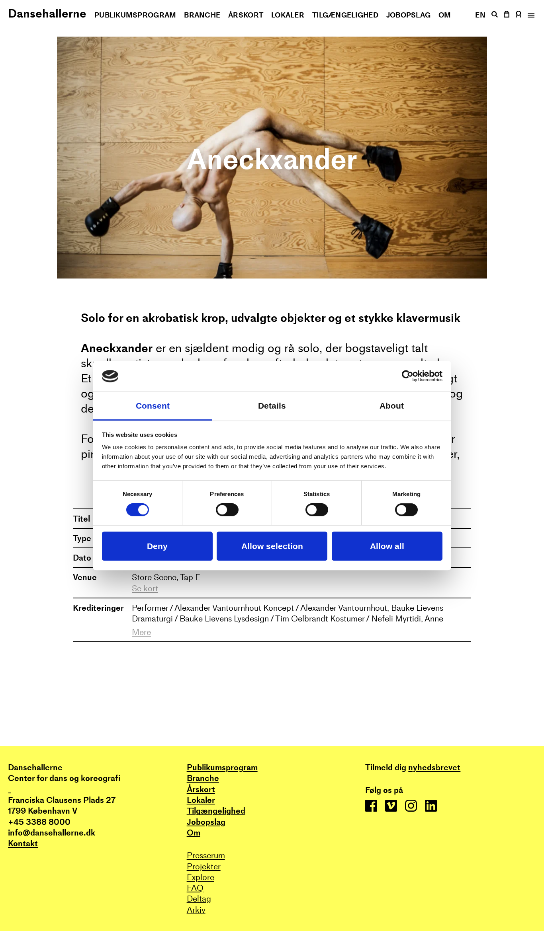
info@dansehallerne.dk (51, 832)
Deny (157, 546)
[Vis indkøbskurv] (507, 14)
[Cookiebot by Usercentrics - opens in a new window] (407, 376)
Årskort (245, 15)
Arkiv (196, 910)
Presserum (206, 855)
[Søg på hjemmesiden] (494, 14)
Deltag (199, 898)
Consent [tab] (153, 405)
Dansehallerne (47, 13)
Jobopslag (408, 15)
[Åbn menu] (530, 15)
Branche (202, 15)
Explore (200, 877)
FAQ (195, 888)
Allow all (387, 546)
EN (480, 15)
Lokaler (287, 15)
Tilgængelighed (345, 15)
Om (444, 15)
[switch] (227, 510)
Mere (141, 632)
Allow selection (272, 546)
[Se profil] (518, 14)
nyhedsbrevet (434, 767)
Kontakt (23, 843)
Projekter (204, 866)
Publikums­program (135, 15)
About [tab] (392, 405)
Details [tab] (272, 405)
